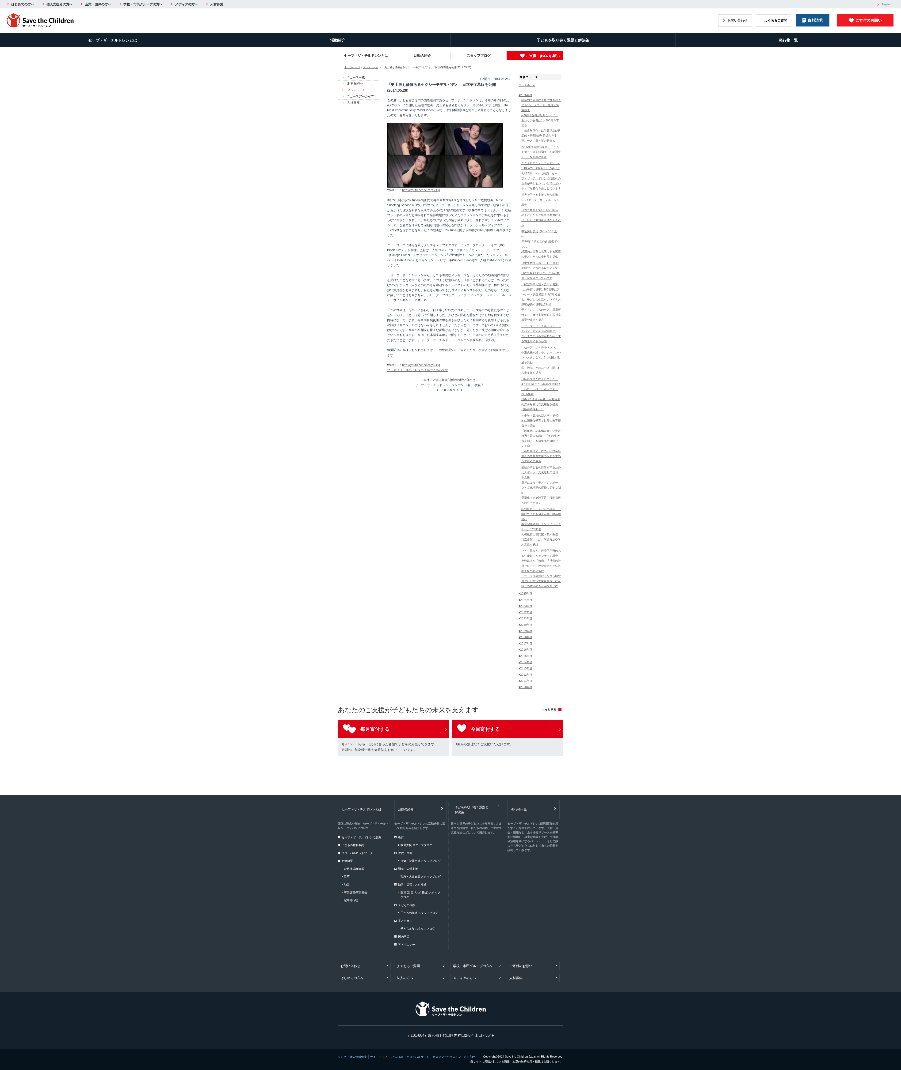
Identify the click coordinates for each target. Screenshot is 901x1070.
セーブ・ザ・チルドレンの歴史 (361, 837)
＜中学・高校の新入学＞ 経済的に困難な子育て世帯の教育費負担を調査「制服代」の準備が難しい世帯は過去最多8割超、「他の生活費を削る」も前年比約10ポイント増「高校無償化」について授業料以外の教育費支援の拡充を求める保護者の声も (541, 438)
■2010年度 (525, 687)
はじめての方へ (22, 4)
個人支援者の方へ (59, 4)
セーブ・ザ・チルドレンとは (112, 40)
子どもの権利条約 (353, 845)
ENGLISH (397, 1057)
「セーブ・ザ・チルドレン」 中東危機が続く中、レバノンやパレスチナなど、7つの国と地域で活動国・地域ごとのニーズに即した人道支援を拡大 (541, 360)
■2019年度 (525, 631)
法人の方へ (405, 978)
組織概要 (347, 861)
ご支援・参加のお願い (543, 56)
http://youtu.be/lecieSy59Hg (421, 190)
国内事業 (403, 936)
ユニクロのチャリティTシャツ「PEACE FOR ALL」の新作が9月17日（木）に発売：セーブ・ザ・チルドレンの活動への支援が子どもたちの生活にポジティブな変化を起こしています (541, 176)
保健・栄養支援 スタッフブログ (421, 861)
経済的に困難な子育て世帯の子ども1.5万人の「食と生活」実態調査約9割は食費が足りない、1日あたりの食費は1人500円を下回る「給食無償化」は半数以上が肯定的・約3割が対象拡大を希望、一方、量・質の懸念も (541, 120)
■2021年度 (525, 618)
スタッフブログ (479, 55)
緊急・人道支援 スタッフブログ (421, 876)
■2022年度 (525, 612)
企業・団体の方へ (98, 4)
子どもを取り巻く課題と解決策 (563, 40)
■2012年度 (525, 674)
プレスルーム (370, 67)
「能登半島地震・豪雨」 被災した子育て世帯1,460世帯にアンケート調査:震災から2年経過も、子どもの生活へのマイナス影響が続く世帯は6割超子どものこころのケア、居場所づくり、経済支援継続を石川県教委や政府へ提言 (541, 302)
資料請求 (815, 20)
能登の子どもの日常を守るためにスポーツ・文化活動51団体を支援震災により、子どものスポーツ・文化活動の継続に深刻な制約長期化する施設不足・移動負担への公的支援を (541, 485)
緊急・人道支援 (408, 868)
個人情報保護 (358, 1057)
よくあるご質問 (775, 20)
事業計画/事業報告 (355, 892)
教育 (401, 837)
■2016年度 (525, 649)
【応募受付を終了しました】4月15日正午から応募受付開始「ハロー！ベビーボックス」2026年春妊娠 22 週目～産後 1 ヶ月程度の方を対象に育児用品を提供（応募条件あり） (540, 394)
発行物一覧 (788, 40)
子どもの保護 (406, 905)
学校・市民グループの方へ (143, 4)
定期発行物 (351, 900)
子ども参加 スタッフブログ (418, 928)
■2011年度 (525, 680)
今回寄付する (485, 729)
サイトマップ (378, 1057)
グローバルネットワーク (357, 853)
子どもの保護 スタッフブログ (419, 913)
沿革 (347, 876)
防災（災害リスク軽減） (413, 884)
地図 (347, 884)
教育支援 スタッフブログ (416, 845)
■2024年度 (525, 600)
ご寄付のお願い (868, 20)
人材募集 (216, 4)
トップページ (352, 67)
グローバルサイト (418, 1057)
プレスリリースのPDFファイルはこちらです (417, 370)
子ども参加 (405, 921)
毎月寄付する (375, 729)
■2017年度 (525, 643)
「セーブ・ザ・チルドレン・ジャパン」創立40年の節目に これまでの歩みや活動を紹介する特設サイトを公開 (541, 333)
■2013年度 (525, 668)
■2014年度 (525, 662)
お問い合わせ (737, 20)
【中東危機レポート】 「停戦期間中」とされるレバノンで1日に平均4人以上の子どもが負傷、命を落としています (540, 270)
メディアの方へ (186, 4)
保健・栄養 (405, 853)
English (886, 4)
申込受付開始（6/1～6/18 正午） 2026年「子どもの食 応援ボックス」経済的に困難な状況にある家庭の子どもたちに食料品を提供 (541, 244)
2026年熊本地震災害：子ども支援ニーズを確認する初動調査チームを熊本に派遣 (541, 152)
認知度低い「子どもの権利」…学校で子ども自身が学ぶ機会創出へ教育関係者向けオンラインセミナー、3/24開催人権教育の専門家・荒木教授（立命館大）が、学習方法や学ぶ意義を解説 (541, 527)
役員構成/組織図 (354, 868)
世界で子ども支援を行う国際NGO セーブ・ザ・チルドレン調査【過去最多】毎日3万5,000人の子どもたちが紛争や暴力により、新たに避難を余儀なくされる (541, 210)
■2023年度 (525, 606)
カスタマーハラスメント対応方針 (454, 1057)
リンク (342, 1057)
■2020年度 (525, 624)
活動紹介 (337, 40)
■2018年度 (525, 637)
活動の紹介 (422, 55)
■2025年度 (525, 593)
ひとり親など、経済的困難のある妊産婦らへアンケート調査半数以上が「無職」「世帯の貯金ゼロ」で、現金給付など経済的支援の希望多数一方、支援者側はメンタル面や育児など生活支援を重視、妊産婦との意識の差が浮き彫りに (541, 568)
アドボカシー (406, 944)
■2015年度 (525, 656)
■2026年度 (525, 95)
